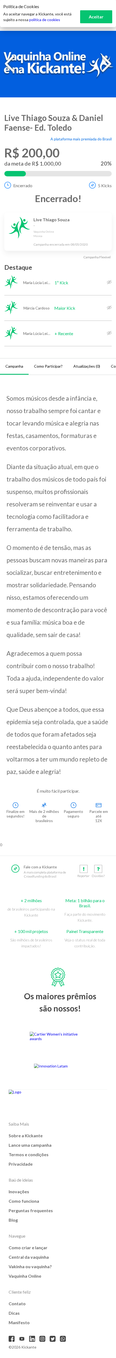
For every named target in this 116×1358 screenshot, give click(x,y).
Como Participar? (48, 366)
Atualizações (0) (86, 366)
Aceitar (96, 16)
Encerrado (22, 185)
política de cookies (44, 19)
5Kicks (105, 185)
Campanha (14, 366)
